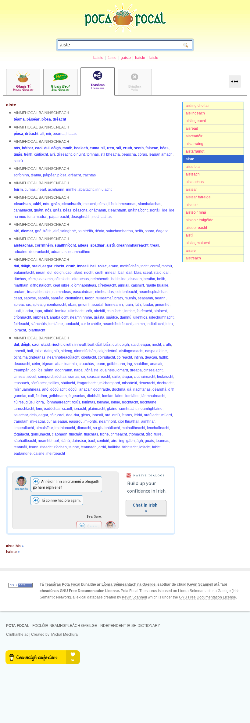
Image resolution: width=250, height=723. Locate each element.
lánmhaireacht (153, 396)
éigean (47, 364)
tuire (158, 434)
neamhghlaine (150, 409)
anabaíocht (59, 317)
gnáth (38, 210)
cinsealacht (153, 370)
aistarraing (194, 144)
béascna (129, 154)
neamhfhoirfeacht (117, 324)
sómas (73, 376)
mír (48, 134)
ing (129, 364)
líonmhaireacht (58, 402)
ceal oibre (61, 285)
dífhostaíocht (40, 285)
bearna (59, 134)
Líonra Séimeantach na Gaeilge (128, 584)
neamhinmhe (81, 317)
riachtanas (142, 389)
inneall (82, 266)
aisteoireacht (196, 228)
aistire (191, 250)
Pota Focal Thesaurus (139, 591)
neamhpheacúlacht (63, 357)
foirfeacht (144, 311)
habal (79, 370)
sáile (116, 376)
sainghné (68, 231)
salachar (21, 415)
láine (119, 396)
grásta (99, 317)
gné (38, 231)
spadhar (97, 245)
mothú (167, 266)
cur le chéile (91, 324)
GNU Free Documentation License (89, 591)
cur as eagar (57, 421)
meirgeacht (55, 453)
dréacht (59, 119)
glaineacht (96, 409)
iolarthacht (36, 330)
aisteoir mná (196, 212)
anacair (156, 364)
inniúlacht (103, 189)
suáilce (112, 317)
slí (103, 148)
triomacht (136, 434)
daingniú (51, 351)
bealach (81, 148)
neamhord (107, 421)
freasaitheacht (39, 292)
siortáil (154, 210)
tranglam (21, 421)
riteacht (46, 447)
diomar (27, 231)
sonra (149, 231)
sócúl (31, 376)
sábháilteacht (25, 441)
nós (17, 148)
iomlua (60, 311)
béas (164, 148)
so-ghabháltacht (106, 428)
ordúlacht (151, 415)
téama (19, 119)
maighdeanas (34, 357)
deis (33, 415)
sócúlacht (39, 383)
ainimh (139, 324)
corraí (155, 266)
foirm (18, 189)
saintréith (85, 231)
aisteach (193, 174)
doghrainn (63, 370)
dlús (29, 402)
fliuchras (91, 434)
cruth (127, 148)
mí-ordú (90, 421)
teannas (162, 441)
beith (139, 231)
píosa (46, 119)
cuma (94, 148)
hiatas (71, 134)
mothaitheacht (133, 428)
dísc (149, 434)
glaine (112, 409)
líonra (39, 402)
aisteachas (195, 182)
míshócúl (129, 383)
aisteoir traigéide (199, 220)
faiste (112, 58)
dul (46, 148)
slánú (65, 441)
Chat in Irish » (146, 508)
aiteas (83, 245)
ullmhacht (76, 311)
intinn (138, 357)
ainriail (123, 285)
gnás (18, 154)
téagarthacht (87, 383)
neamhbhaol (48, 441)
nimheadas (104, 292)
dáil (129, 272)
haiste (140, 58)
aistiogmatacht (198, 243)
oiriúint (79, 154)
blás (137, 272)
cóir (89, 311)
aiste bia (193, 166)
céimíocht (62, 279)
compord (45, 376)
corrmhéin (44, 245)
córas (142, 154)
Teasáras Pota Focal (62, 584)
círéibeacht (107, 285)
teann (100, 364)
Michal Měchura (64, 634)
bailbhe (114, 447)
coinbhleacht (126, 292)
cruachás (86, 364)
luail (17, 311)
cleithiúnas (74, 298)
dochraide (101, 389)
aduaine (20, 252)
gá (129, 389)
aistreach (193, 258)
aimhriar (148, 421)
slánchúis (39, 324)
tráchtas (89, 175)
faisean (151, 148)
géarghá (159, 389)
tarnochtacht (24, 409)
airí (52, 154)
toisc (102, 266)
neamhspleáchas (153, 292)
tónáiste (91, 370)
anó (45, 389)
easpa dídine (156, 351)
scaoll (67, 409)
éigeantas (77, 396)
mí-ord (166, 415)
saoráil (43, 298)
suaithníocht (65, 245)
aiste (190, 159)
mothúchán (129, 266)
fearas (127, 415)
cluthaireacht (144, 376)
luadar (28, 311)
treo (110, 148)
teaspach (21, 383)
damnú (125, 317)
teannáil (20, 447)
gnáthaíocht (138, 210)
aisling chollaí (197, 105)
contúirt (103, 441)
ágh (140, 441)
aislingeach (195, 113)
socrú (18, 161)
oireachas (80, 279)
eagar (47, 266)
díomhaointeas (83, 285)
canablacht (23, 210)
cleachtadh (71, 204)
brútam (19, 292)
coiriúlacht (106, 357)
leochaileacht (158, 428)
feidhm (41, 396)
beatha (149, 279)
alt (42, 134)
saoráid (57, 298)
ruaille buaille (157, 285)
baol (91, 441)
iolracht (20, 330)
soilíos (53, 383)
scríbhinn (21, 175)
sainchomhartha (119, 231)
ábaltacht (86, 189)
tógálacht (21, 434)
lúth (138, 304)
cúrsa (102, 204)
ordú (116, 415)
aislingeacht (196, 121)
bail (93, 266)
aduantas (58, 252)
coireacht (124, 357)
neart (42, 189)
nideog (66, 351)
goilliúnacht (40, 434)
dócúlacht (58, 389)
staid (36, 266)
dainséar (79, 441)
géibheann (116, 364)
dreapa (136, 370)
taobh (90, 298)
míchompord (109, 383)
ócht (17, 357)
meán (40, 272)
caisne (39, 453)
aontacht (72, 324)
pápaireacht (59, 217)
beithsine (119, 279)
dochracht (165, 383)
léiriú (138, 415)
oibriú (48, 311)
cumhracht (128, 409)
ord (107, 415)
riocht (59, 266)
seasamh (45, 279)
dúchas (20, 279)
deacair (151, 357)
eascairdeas (83, 292)
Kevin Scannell (200, 584)
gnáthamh (97, 210)
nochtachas (102, 217)
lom (39, 409)
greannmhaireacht (132, 245)
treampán (22, 370)
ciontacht (88, 357)
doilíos (36, 370)
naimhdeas (61, 292)
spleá (37, 304)
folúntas (88, 402)
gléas (85, 415)
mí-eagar (37, 421)
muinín (130, 298)
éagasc (162, 231)
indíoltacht (155, 324)
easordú (76, 421)
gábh (130, 441)
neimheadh (100, 279)
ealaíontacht (24, 272)
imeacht (89, 204)
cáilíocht (41, 154)
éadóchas (52, 409)
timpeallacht (24, 428)
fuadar (148, 304)
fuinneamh (114, 304)
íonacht (80, 409)
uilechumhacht (161, 317)
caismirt (137, 285)
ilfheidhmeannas (122, 204)
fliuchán (75, 434)
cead (18, 298)
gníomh (84, 304)
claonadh (59, 434)
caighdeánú (107, 351)
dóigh (56, 148)
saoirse (30, 298)
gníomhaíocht (55, 304)
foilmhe (103, 402)
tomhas (93, 154)
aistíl (189, 235)
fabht (156, 447)
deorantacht (39, 252)
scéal (147, 272)
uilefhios (140, 317)
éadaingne (23, 453)
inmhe (71, 189)
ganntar (20, 396)
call (31, 396)
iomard (122, 370)
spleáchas (22, 304)
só (83, 376)
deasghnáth (81, 217)
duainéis (107, 370)
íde (164, 210)
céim (32, 279)
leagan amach (161, 154)
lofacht (144, 447)
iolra (169, 324)
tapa (38, 311)
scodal (97, 304)
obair (72, 304)
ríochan (60, 447)
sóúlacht (68, 383)
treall (154, 245)
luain (129, 304)
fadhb (163, 357)
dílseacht (64, 154)
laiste (153, 58)
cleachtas (22, 204)
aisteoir (192, 205)
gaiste (126, 58)
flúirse (19, 402)
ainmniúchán (85, 351)
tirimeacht (119, 434)
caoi (38, 148)
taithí (37, 204)
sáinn (48, 370)
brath (118, 298)
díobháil (93, 396)
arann (113, 266)
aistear (191, 189)
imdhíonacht (65, 428)
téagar (127, 376)
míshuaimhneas (27, 389)
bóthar (27, 148)
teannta (70, 364)
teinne (74, 447)
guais (149, 441)
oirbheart (40, 317)
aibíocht (160, 311)
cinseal (20, 376)
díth (171, 389)
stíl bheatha (110, 154)
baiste (98, 58)
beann (160, 298)
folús (76, 402)
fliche (104, 434)
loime (115, 402)
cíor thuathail (128, 421)
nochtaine (148, 402)
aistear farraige (198, 197)
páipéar (33, 119)
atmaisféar (44, 428)
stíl (118, 148)
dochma (118, 389)
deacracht (22, 364)
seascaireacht (98, 376)
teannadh (89, 447)
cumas (30, 189)
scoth (139, 148)
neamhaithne (79, 252)
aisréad (192, 128)
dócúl (72, 389)
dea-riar (72, 415)
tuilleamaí (104, 298)
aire (114, 441)
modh (67, 148)
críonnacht (22, 317)
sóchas (60, 376)
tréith (28, 154)
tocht (144, 266)
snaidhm (141, 364)
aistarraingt (195, 151)
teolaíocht (165, 376)
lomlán (107, 396)
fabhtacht (130, 447)
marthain (21, 285)
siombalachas (149, 204)
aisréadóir (194, 136)
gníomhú (162, 304)
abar (58, 364)
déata (99, 231)
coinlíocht (115, 311)
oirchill (99, 311)
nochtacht (130, 402)
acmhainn (56, 189)
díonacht (84, 428)
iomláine (55, 324)
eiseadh (135, 279)
